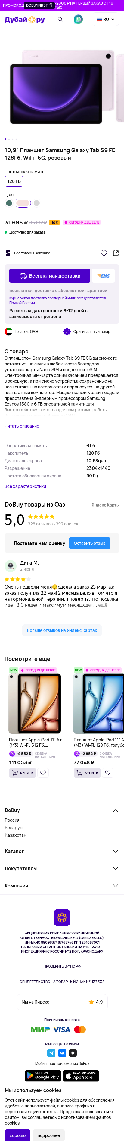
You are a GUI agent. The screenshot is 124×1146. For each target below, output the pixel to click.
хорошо (18, 1135)
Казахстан (15, 835)
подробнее (49, 1135)
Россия (12, 820)
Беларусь (15, 827)
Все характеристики (25, 486)
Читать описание (22, 426)
